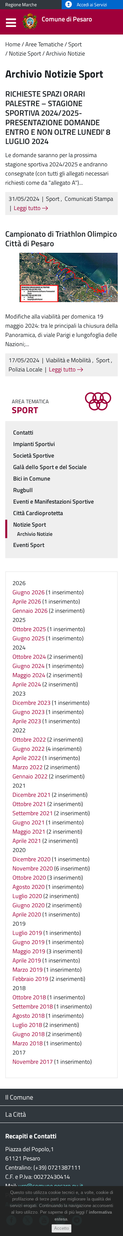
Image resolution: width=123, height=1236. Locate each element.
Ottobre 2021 (29, 803)
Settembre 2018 (32, 1006)
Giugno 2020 (28, 905)
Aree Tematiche (44, 44)
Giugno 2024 (28, 665)
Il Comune (19, 1097)
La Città (15, 1114)
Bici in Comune (31, 478)
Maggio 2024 (28, 675)
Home (12, 44)
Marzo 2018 (27, 1043)
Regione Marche (21, 4)
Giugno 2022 (28, 748)
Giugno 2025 (28, 638)
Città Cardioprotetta (38, 513)
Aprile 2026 (26, 601)
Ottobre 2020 (29, 877)
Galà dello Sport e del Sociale (50, 467)
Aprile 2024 (26, 684)
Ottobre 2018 (29, 997)
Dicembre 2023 (31, 702)
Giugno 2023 (28, 711)
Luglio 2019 (27, 932)
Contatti (23, 432)
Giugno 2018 (28, 1034)
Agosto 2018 (28, 1015)
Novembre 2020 (32, 868)
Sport (75, 44)
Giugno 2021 (28, 822)
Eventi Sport (28, 544)
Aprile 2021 (26, 840)
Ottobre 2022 (29, 739)
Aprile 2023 (26, 721)
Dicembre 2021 (31, 794)
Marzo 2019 (27, 969)
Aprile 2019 (26, 960)
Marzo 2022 (27, 767)
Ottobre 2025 (29, 629)
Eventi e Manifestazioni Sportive (53, 501)
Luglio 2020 (27, 895)
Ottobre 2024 (29, 656)
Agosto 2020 (28, 886)
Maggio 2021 (28, 831)
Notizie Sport (25, 53)
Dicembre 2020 (31, 859)
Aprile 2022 (26, 757)
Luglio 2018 (27, 1024)
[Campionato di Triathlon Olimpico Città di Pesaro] (68, 276)
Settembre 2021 (32, 813)
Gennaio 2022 (30, 776)
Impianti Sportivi (34, 444)
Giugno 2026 (28, 592)
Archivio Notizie (65, 53)
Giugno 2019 (28, 942)
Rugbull (23, 490)
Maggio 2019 (28, 951)
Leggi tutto (28, 207)
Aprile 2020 (26, 914)
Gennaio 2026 (30, 610)
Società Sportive (33, 455)
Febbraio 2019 (30, 978)
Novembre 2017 (32, 1061)
